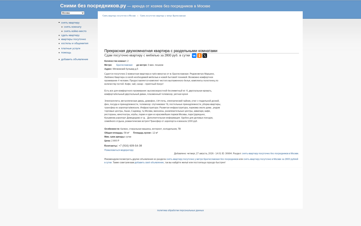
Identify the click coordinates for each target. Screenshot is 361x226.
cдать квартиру (70, 35)
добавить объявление (74, 59)
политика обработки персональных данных (180, 210)
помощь (66, 52)
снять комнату (72, 26)
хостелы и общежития (74, 43)
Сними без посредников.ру (93, 5)
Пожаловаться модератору (118, 150)
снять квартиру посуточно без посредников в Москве (270, 153)
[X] (204, 55)
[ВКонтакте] (194, 55)
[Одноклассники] (199, 55)
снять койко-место (75, 31)
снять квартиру (70, 22)
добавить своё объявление (149, 162)
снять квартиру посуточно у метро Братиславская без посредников (202, 159)
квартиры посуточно (73, 39)
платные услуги (70, 48)
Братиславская (124, 65)
